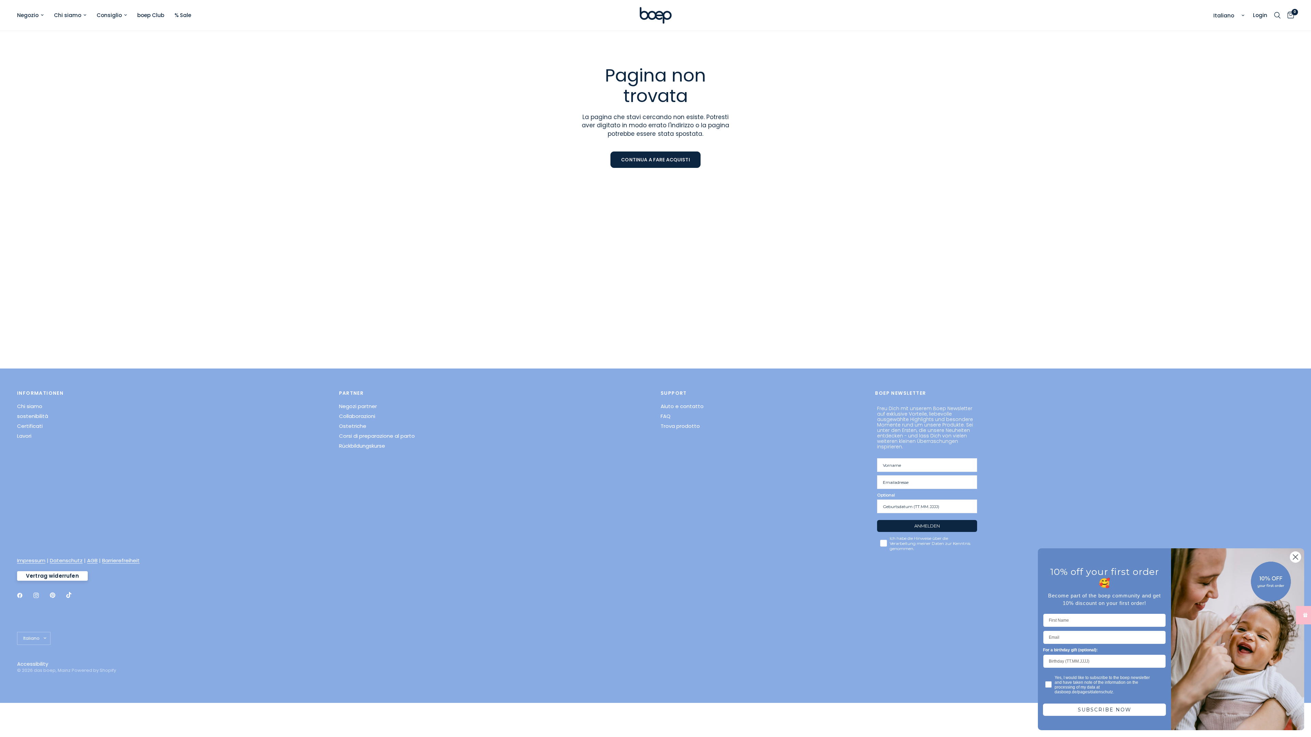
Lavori (24, 435)
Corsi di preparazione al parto (377, 435)
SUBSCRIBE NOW (1104, 710)
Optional (886, 494)
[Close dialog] (1295, 557)
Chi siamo (67, 15)
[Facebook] (24, 595)
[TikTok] (73, 595)
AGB (92, 560)
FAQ (666, 416)
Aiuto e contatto (682, 406)
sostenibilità (32, 416)
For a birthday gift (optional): (1070, 650)
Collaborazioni (357, 416)
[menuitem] (33, 15)
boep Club (150, 15)
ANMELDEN (927, 526)
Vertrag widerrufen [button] (52, 575)
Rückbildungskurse (362, 445)
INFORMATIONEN (40, 393)
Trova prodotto (680, 426)
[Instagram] (40, 595)
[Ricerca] (1277, 15)
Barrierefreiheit (121, 560)
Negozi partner (358, 406)
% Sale (182, 15)
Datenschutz (66, 560)
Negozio (28, 15)
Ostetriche (352, 426)
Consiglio (109, 15)
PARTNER (351, 393)
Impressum (31, 560)
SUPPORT (674, 393)
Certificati (30, 426)
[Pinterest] (57, 595)
